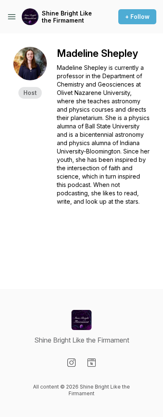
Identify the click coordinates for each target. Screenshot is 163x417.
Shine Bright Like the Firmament (67, 17)
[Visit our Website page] (91, 362)
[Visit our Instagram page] (71, 362)
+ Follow (137, 16)
